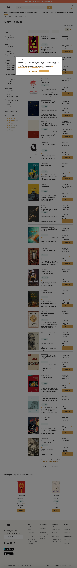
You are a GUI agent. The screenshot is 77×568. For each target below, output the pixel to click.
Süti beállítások (33, 71)
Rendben (44, 71)
